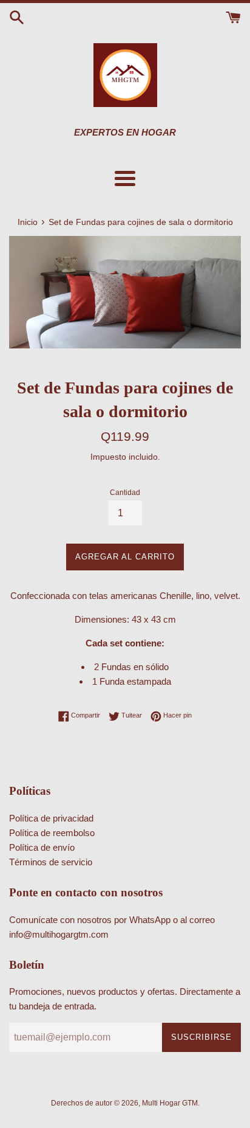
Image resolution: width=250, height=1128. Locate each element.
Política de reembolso (52, 833)
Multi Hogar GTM (170, 1103)
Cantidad (125, 492)
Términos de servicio (50, 862)
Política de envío (42, 847)
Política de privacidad (51, 818)
